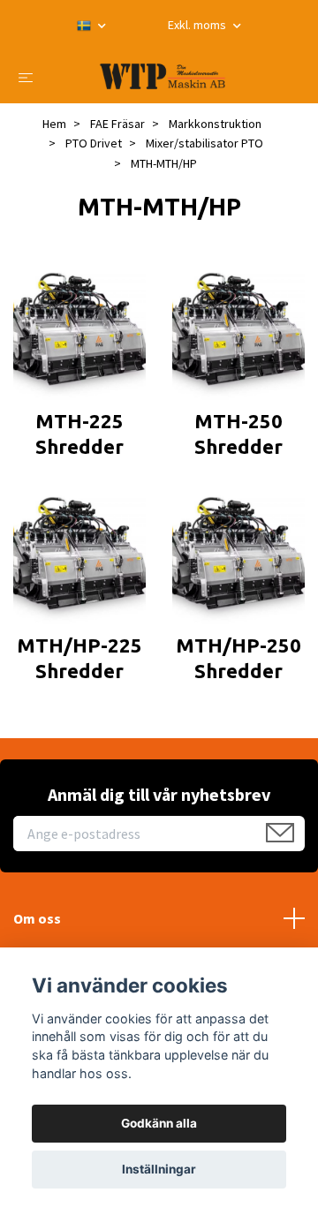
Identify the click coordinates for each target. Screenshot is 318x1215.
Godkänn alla (159, 1123)
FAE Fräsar (117, 124)
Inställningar (159, 1169)
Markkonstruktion (215, 124)
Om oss (37, 918)
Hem (54, 124)
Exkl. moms (198, 25)
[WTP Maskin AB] (163, 76)
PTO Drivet (93, 143)
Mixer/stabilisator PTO (204, 143)
